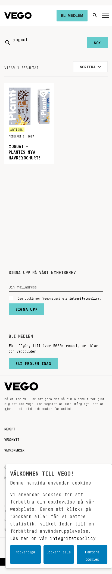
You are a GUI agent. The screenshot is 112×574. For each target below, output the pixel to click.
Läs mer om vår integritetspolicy (53, 537)
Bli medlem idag (33, 362)
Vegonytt (11, 438)
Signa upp (26, 308)
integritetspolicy (84, 297)
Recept (9, 428)
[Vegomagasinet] (18, 15)
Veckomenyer (14, 449)
